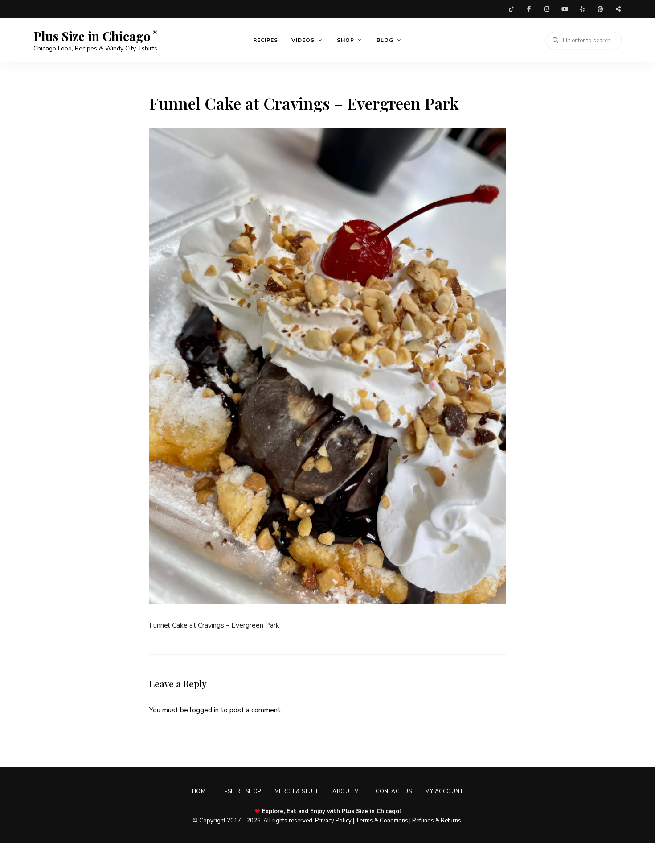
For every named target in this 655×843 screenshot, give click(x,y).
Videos (303, 40)
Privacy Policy (333, 821)
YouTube (564, 9)
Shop (345, 40)
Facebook (529, 9)
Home (200, 791)
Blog (385, 40)
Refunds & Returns (436, 821)
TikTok (511, 9)
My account (444, 791)
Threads (618, 9)
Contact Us (394, 791)
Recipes (265, 40)
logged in (204, 710)
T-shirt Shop (241, 791)
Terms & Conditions (382, 821)
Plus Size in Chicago (92, 36)
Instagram (547, 9)
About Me (347, 791)
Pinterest (600, 9)
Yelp (582, 9)
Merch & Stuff (296, 791)
